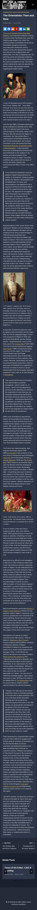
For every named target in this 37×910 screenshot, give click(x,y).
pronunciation (12, 453)
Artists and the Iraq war (21, 12)
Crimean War (19, 344)
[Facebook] (9, 29)
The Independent (23, 680)
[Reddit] (13, 29)
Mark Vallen (8, 23)
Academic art (7, 12)
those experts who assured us (13, 657)
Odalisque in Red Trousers (19, 640)
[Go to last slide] (5, 871)
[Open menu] (33, 4)
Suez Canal (7, 349)
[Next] (31, 871)
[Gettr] (16, 29)
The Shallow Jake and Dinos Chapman (9, 845)
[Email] (28, 29)
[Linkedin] (24, 29)
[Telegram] (20, 29)
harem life (6, 458)
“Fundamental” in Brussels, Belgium (28, 845)
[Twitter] (5, 29)
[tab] (14, 880)
